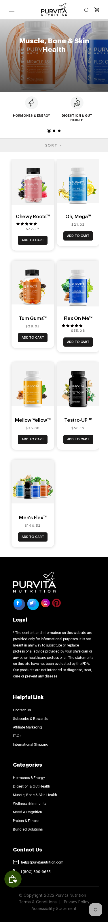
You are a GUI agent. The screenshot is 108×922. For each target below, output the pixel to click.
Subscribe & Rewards (30, 718)
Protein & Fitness (26, 821)
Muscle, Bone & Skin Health (35, 795)
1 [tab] (49, 131)
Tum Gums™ (33, 318)
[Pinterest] (56, 603)
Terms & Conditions (38, 902)
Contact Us (22, 710)
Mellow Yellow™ (33, 420)
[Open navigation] (11, 9)
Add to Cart (33, 240)
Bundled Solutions (28, 829)
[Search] (86, 9)
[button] (27, 224)
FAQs (17, 736)
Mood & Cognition (27, 812)
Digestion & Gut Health (31, 786)
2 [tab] (54, 131)
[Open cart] (96, 10)
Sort (52, 145)
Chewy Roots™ (33, 216)
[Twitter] (33, 604)
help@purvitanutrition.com (42, 862)
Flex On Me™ (78, 318)
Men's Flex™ (32, 517)
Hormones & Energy (29, 778)
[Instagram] (45, 604)
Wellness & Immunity (29, 803)
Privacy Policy (76, 902)
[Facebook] (19, 604)
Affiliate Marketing (27, 727)
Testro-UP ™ (78, 420)
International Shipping (30, 744)
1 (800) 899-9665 (35, 872)
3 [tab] (59, 131)
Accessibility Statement (54, 909)
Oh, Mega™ (78, 216)
